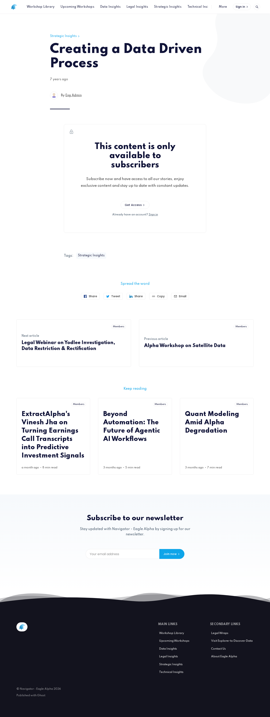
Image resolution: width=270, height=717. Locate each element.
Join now (170, 554)
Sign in (240, 7)
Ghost (41, 695)
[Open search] (257, 7)
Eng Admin (73, 95)
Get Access (133, 205)
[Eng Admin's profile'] (54, 95)
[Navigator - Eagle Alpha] (14, 7)
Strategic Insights (63, 36)
